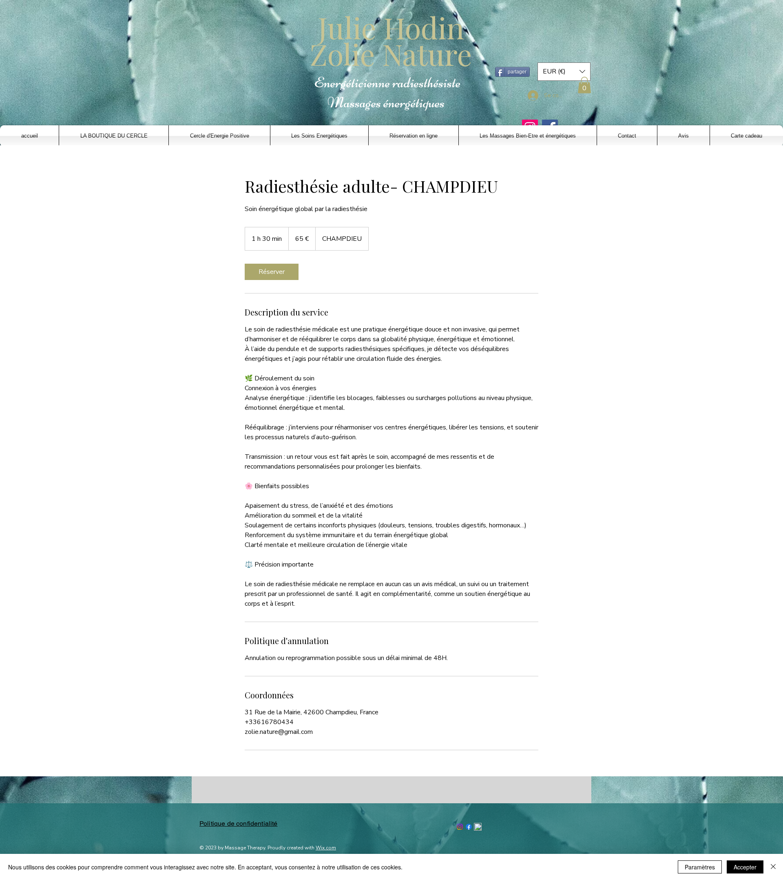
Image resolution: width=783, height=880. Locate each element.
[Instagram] (460, 827)
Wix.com (326, 847)
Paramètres (700, 867)
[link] (272, 272)
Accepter (745, 867)
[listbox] (564, 71)
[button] (564, 71)
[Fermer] (773, 866)
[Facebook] (469, 827)
